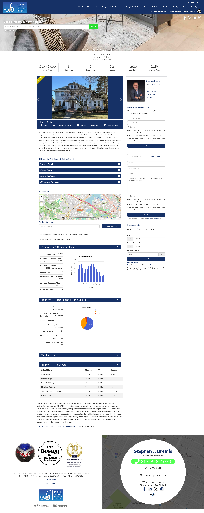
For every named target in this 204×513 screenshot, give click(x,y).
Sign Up (48, 483)
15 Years (151, 229)
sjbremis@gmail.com (154, 475)
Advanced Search (14, 30)
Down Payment (133, 243)
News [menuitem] (185, 7)
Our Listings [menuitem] (101, 7)
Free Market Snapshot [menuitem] (154, 7)
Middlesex (61, 426)
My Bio (149, 98)
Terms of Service (156, 218)
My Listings (151, 88)
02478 (77, 426)
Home (41, 426)
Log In (54, 483)
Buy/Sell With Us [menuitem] (133, 7)
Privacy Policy (151, 141)
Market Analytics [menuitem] (173, 7)
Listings (48, 426)
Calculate (146, 259)
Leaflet (101, 219)
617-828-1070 (154, 84)
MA (53, 426)
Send (146, 214)
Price (129, 235)
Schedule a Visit (156, 157)
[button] (93, 26)
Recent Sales (152, 91)
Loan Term (131, 229)
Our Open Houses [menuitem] (86, 7)
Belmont (69, 426)
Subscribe (146, 145)
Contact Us (136, 157)
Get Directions (111, 226)
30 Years (141, 229)
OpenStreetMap (109, 219)
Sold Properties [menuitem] (117, 7)
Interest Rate (133, 250)
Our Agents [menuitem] (196, 7)
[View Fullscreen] (41, 204)
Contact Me (151, 94)
